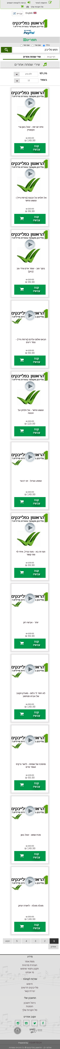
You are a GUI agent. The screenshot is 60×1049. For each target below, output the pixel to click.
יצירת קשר (29, 991)
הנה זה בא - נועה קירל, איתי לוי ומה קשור (30, 553)
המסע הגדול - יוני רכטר (31, 481)
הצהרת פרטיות (29, 965)
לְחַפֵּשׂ (6, 50)
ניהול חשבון (30, 1002)
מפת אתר (29, 961)
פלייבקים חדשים (29, 987)
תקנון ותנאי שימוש (29, 968)
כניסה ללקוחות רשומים (16, 3)
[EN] (31, 15)
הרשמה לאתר (41, 3)
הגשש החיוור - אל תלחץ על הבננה (31, 411)
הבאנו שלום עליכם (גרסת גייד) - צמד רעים (31, 340)
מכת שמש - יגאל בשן (31, 835)
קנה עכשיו (36, 148)
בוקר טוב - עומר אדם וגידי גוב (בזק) (31, 270)
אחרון (53, 946)
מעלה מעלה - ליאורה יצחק (30, 905)
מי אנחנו (29, 972)
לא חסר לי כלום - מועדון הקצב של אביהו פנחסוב (30, 694)
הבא (7, 941)
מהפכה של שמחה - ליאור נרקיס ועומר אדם (31, 765)
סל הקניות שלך (29, 1010)
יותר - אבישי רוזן (30, 622)
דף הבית (51, 57)
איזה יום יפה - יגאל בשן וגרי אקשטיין (30, 128)
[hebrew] (17, 15)
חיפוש (30, 984)
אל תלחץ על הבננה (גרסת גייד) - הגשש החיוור (31, 199)
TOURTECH (35, 1042)
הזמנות (29, 1006)
